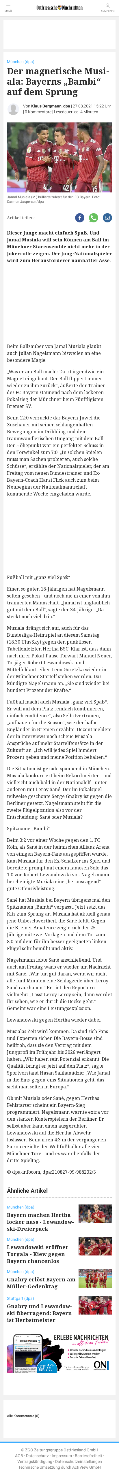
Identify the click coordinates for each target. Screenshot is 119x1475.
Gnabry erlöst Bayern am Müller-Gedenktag (41, 1283)
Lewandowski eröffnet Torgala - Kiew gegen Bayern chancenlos (37, 1254)
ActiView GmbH (86, 1467)
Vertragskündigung (34, 1462)
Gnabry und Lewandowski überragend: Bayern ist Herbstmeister (39, 1313)
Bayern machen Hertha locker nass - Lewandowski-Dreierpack (40, 1221)
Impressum (62, 1456)
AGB (19, 1456)
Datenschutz (37, 1456)
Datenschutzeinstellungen (78, 1462)
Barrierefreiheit (88, 1456)
